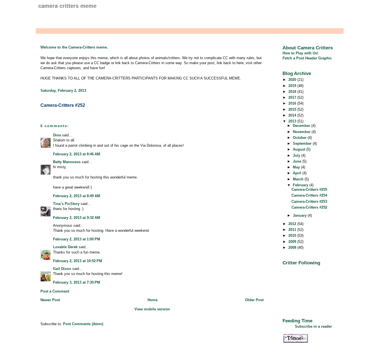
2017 (292, 97)
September (303, 143)
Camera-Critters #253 (309, 201)
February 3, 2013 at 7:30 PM (76, 282)
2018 (292, 92)
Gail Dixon (62, 269)
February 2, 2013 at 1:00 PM (76, 239)
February (301, 185)
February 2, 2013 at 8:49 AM (76, 196)
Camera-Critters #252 (62, 105)
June (297, 161)
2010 (292, 235)
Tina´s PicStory (66, 204)
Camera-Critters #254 (309, 195)
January (300, 215)
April (297, 173)
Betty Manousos (67, 162)
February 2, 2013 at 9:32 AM (76, 218)
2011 (292, 230)
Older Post (254, 300)
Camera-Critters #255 (309, 189)
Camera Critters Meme (67, 6)
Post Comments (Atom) (83, 324)
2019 (292, 86)
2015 (292, 109)
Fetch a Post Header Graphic (307, 58)
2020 (292, 80)
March (299, 179)
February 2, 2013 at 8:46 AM (76, 154)
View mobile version (152, 309)
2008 (292, 247)
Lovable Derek (65, 247)
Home (153, 300)
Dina (57, 135)
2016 (292, 103)
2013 (292, 121)
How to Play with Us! (300, 53)
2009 (292, 242)
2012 (292, 224)
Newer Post (50, 300)
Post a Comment (54, 291)
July (297, 155)
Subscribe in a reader (313, 326)
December (302, 126)
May (297, 167)
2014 (292, 115)
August (299, 149)
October (300, 138)
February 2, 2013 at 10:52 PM (77, 261)
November (302, 132)
